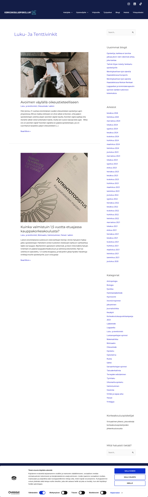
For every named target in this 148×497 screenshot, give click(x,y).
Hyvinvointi (111, 297)
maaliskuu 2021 (113, 249)
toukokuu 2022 (113, 210)
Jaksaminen (111, 304)
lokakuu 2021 (112, 226)
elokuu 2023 (112, 167)
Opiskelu (110, 351)
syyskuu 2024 (112, 128)
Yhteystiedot (138, 12)
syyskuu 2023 (112, 164)
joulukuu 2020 (112, 261)
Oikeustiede (43, 106)
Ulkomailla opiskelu (115, 382)
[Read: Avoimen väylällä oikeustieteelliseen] (55, 74)
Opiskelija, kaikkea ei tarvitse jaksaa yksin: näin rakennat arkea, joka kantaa (121, 56)
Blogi (118, 12)
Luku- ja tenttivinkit (29, 106)
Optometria (111, 355)
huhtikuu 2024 (113, 140)
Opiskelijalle (81, 12)
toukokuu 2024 (113, 136)
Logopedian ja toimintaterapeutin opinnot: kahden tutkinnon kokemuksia (120, 89)
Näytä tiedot (115, 493)
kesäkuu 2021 (112, 238)
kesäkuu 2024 (112, 132)
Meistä (126, 12)
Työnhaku (111, 378)
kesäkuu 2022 (112, 207)
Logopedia (111, 327)
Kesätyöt (110, 312)
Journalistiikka (113, 308)
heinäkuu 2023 (113, 171)
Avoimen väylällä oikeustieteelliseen (50, 102)
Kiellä (130, 483)
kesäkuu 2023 (112, 175)
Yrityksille (96, 12)
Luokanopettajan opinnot (117, 335)
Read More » (26, 131)
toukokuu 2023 (113, 179)
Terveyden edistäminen (116, 374)
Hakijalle (66, 12)
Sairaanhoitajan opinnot (117, 366)
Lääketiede (111, 323)
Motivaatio (42, 235)
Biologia (110, 285)
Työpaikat (108, 12)
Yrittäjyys (110, 402)
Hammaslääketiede (114, 293)
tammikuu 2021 (113, 257)
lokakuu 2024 (112, 125)
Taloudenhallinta (114, 370)
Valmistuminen (53, 235)
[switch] (64, 492)
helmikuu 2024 (113, 148)
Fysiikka (110, 289)
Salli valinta (130, 477)
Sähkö (109, 363)
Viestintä (110, 390)
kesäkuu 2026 (112, 113)
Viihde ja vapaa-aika (115, 394)
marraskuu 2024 (113, 121)
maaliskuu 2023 (113, 187)
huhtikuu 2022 (113, 214)
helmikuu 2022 (113, 218)
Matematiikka (112, 339)
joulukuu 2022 (112, 195)
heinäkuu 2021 (113, 234)
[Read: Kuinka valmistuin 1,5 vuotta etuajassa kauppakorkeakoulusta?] (54, 187)
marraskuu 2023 (113, 156)
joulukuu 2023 (112, 152)
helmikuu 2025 (113, 117)
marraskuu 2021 (113, 222)
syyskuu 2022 (112, 199)
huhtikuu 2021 (113, 246)
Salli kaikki (130, 471)
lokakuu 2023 (112, 160)
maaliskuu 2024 (113, 144)
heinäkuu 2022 (113, 203)
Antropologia (112, 281)
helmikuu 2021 (113, 253)
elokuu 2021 (112, 230)
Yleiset (63, 235)
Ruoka (109, 359)
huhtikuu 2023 (113, 183)
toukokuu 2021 (113, 242)
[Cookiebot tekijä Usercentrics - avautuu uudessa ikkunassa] (14, 492)
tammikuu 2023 (113, 191)
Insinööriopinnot (114, 301)
